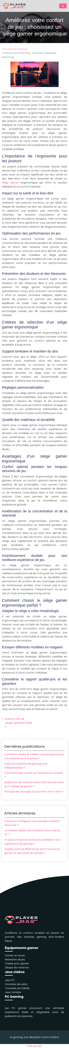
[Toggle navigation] (63, 6)
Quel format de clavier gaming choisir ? (18, 723)
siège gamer (10, 182)
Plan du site (34, 1046)
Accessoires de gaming (16, 49)
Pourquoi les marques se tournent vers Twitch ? (34, 791)
